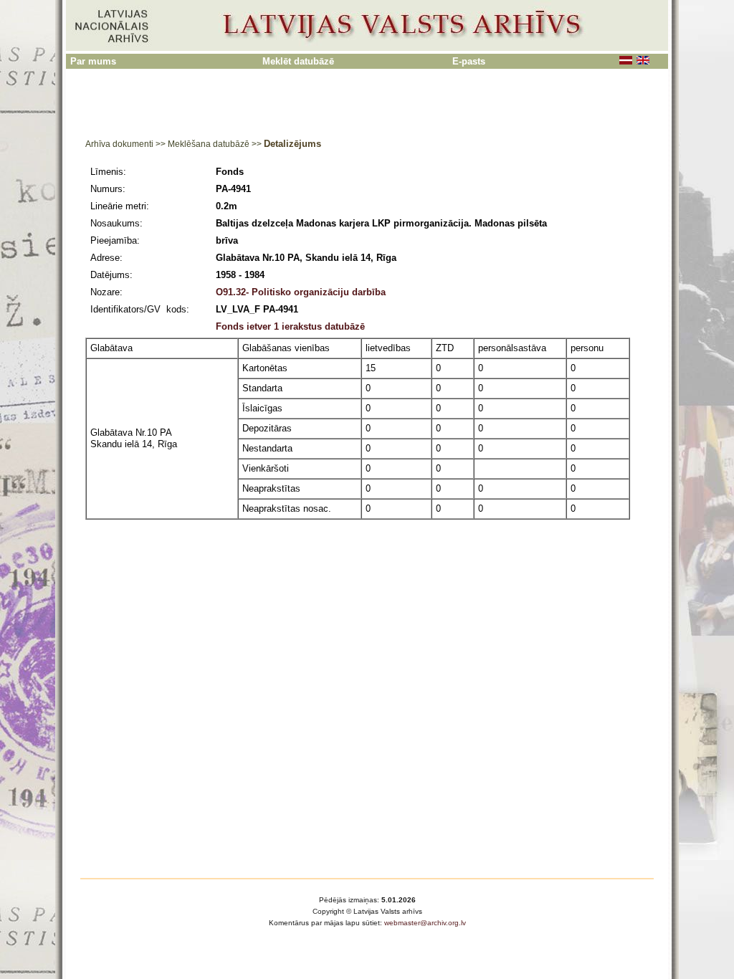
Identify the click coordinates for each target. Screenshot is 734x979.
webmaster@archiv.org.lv (425, 923)
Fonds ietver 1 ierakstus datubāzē (290, 326)
